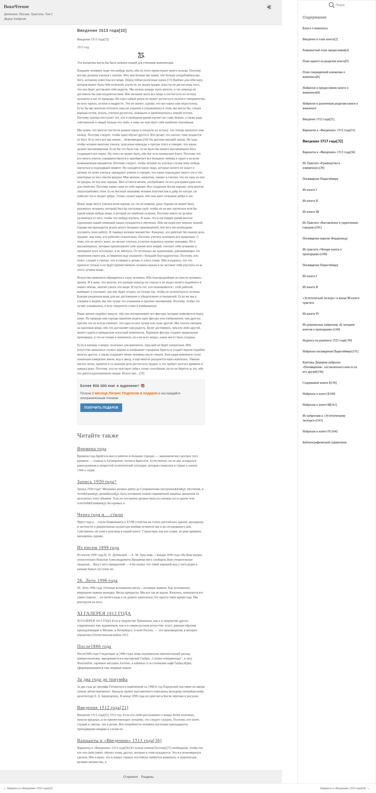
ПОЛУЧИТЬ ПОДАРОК (101, 407)
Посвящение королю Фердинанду (325, 238)
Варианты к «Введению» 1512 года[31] (329, 130)
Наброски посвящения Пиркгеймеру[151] (330, 351)
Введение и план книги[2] (320, 39)
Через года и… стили (100, 514)
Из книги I (310, 189)
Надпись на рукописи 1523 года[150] (327, 340)
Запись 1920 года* (97, 481)
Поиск (336, 5)
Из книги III (311, 211)
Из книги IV (311, 313)
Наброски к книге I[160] (319, 393)
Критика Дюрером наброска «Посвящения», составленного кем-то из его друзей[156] (330, 367)
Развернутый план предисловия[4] (326, 50)
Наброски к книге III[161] (320, 404)
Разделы (147, 776)
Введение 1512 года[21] (318, 119)
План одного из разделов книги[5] (326, 61)
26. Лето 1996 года (97, 580)
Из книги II (310, 200)
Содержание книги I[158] (320, 382)
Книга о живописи (315, 28)
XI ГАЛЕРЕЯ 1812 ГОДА (104, 613)
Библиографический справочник (325, 442)
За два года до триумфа (102, 679)
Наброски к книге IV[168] (320, 431)
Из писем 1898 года (98, 547)
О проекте (130, 776)
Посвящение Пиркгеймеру (320, 178)
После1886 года (94, 646)
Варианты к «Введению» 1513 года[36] (329, 152)
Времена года (92, 448)
